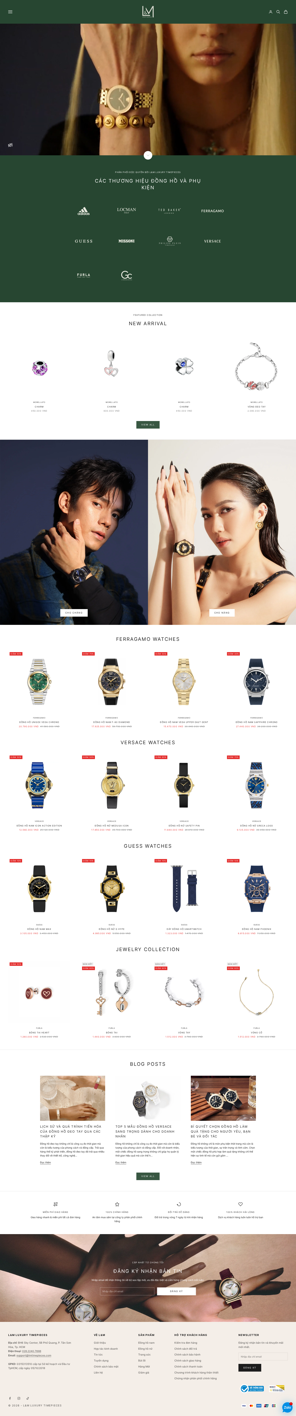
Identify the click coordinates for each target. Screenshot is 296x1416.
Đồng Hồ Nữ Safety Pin (184, 825)
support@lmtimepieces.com (33, 1355)
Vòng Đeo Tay (257, 406)
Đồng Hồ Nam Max (39, 929)
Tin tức (98, 1354)
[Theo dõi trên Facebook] (10, 1398)
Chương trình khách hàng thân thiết (196, 1372)
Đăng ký (176, 1291)
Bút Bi (142, 1360)
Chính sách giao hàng (187, 1360)
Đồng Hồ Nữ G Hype (112, 929)
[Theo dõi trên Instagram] (19, 1398)
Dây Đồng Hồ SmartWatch (184, 929)
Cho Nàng (222, 612)
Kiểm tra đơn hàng (185, 1342)
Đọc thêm (45, 1162)
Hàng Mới (144, 1366)
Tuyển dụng (101, 1360)
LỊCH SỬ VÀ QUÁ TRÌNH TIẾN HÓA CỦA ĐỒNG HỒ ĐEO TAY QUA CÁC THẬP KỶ (71, 1131)
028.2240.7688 (31, 1351)
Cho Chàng (74, 612)
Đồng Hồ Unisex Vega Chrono (39, 722)
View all (148, 424)
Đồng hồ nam (146, 1342)
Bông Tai (112, 1032)
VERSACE (39, 821)
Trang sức (144, 1354)
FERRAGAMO (39, 718)
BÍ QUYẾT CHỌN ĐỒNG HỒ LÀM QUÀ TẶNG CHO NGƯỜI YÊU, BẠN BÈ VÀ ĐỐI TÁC (221, 1131)
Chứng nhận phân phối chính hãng (195, 1378)
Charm (39, 406)
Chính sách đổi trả (185, 1348)
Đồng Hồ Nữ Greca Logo (256, 825)
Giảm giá (143, 1372)
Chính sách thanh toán (188, 1366)
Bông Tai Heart (39, 1032)
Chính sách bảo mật (106, 1366)
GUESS (39, 925)
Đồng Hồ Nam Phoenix (256, 929)
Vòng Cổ (256, 1032)
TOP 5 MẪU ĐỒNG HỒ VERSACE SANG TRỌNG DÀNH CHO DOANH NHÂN (145, 1131)
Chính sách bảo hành (187, 1354)
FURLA (39, 1028)
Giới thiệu (100, 1342)
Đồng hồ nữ (145, 1348)
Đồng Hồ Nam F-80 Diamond (111, 722)
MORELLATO (39, 402)
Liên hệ (98, 1372)
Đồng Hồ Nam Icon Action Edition (39, 825)
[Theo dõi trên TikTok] (27, 1398)
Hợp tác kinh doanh (106, 1348)
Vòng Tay (184, 1032)
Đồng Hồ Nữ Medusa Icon (112, 825)
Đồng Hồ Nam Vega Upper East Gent (184, 722)
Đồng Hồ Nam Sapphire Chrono (257, 722)
